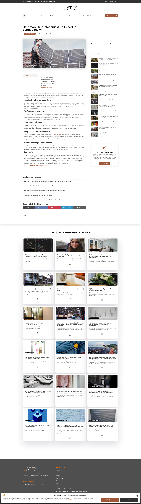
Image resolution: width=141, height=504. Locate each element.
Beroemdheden (59, 478)
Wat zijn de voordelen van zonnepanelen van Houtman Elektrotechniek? (54, 181)
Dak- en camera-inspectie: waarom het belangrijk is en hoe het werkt (38, 391)
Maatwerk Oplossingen (47, 79)
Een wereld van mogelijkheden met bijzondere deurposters (37, 357)
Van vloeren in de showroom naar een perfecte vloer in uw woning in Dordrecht (102, 324)
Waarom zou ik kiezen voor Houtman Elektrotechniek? (54, 200)
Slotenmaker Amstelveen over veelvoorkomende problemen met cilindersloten (107, 134)
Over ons (58, 470)
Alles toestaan (109, 499)
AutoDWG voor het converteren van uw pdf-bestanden (38, 426)
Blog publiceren (60, 486)
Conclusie (43, 85)
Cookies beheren (129, 499)
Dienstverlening (29, 33)
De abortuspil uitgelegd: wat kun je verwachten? (107, 128)
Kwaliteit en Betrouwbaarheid (49, 75)
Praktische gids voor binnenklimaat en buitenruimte (108, 69)
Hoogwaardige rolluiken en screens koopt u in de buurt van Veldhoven (101, 426)
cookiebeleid (70, 499)
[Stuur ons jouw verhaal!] (105, 148)
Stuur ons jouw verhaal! (105, 152)
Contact (57, 483)
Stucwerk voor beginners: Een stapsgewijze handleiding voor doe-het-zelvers (70, 427)
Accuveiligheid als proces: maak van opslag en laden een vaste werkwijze (107, 122)
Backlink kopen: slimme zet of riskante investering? (68, 488)
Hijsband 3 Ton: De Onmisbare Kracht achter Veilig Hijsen (69, 357)
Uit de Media (51, 15)
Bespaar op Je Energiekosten (48, 81)
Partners (42, 15)
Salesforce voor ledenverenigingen (107, 80)
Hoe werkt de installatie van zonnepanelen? (54, 186)
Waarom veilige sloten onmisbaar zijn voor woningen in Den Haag (108, 106)
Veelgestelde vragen (46, 87)
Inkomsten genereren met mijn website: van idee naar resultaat (71, 491)
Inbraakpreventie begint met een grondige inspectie (36, 323)
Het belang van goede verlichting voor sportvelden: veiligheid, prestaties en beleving (70, 324)
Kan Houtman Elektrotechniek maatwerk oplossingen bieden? (54, 190)
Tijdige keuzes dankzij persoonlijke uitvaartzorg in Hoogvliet (101, 289)
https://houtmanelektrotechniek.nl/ (39, 165)
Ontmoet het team (74, 15)
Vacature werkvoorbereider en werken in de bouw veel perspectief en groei (108, 59)
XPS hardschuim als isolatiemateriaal (69, 391)
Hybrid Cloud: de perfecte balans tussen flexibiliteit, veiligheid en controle (108, 64)
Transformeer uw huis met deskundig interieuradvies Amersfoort (108, 111)
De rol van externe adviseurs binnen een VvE (108, 100)
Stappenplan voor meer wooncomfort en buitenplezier (108, 117)
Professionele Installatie (47, 77)
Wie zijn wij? (62, 15)
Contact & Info (87, 15)
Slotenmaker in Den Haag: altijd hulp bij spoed (70, 289)
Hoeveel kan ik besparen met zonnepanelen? (54, 195)
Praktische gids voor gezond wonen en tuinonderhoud (108, 95)
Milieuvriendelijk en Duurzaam (49, 83)
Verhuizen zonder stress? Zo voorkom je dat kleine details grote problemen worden (108, 75)
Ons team (58, 472)
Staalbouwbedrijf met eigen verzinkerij (38, 289)
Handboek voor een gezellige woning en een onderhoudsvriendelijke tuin (108, 86)
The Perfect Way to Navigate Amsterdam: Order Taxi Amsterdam (101, 391)
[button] (137, 495)
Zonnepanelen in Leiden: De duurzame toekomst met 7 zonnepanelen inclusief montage (102, 358)
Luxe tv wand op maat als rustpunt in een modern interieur (103, 91)
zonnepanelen (58, 134)
